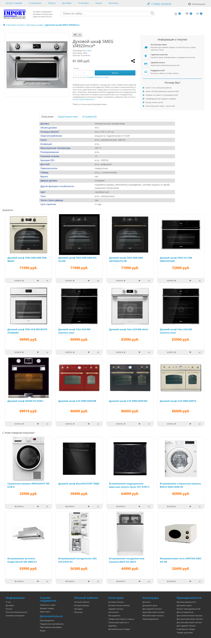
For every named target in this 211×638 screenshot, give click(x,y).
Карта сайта (45, 611)
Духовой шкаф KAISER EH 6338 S (25, 400)
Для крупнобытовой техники (190, 619)
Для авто (146, 602)
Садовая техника (115, 609)
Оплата (51, 3)
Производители (47, 620)
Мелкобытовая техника (153, 615)
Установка (83, 3)
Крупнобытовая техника (153, 612)
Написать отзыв (101, 77)
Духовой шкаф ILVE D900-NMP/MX (128, 400)
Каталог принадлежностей (188, 609)
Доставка (66, 3)
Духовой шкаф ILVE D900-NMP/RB (77, 400)
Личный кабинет (82, 602)
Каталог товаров (14, 3)
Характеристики (68, 116)
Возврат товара (47, 608)
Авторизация (198, 4)
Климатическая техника (119, 605)
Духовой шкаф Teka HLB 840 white (128, 329)
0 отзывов (89, 77)
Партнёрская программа (51, 627)
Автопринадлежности (186, 602)
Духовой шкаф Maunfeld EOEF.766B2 (78, 483)
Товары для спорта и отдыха (121, 619)
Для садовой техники (152, 609)
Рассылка (78, 612)
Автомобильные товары (119, 629)
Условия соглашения (15, 615)
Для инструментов (185, 612)
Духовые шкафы (35, 24)
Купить (115, 73)
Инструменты (114, 615)
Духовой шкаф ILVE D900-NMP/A (178, 400)
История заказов (81, 605)
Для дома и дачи (149, 605)
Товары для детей (185, 632)
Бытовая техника (16, 24)
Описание (47, 116)
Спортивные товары (186, 629)
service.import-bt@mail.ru (84, 99)
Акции (98, 3)
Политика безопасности (16, 612)
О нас (8, 602)
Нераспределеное (150, 619)
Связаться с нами (47, 605)
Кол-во (76, 68)
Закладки (78, 609)
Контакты (113, 3)
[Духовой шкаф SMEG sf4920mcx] (37, 65)
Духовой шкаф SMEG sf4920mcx (62, 24)
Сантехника (113, 612)
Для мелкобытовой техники (189, 622)
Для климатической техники (189, 615)
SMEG (89, 50)
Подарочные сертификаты (52, 624)
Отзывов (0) (89, 116)
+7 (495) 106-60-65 (161, 4)
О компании (35, 3)
